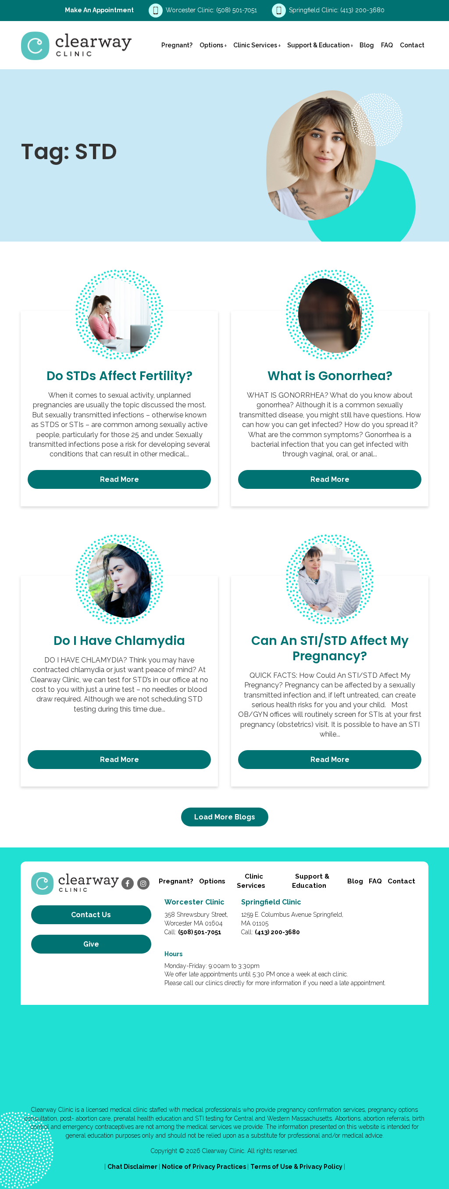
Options (211, 45)
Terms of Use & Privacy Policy (297, 1166)
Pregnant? (176, 45)
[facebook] (127, 883)
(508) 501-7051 (237, 10)
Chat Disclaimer (133, 1166)
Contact (412, 45)
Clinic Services (255, 45)
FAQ (387, 45)
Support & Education (318, 45)
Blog (367, 45)
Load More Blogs (224, 817)
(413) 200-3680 (362, 10)
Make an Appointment (99, 10)
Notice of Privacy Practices (204, 1166)
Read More (119, 479)
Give (91, 944)
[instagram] (143, 883)
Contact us (91, 915)
